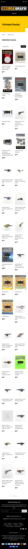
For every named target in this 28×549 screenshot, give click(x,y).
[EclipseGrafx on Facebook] (23, 529)
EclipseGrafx (15, 532)
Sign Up (24, 511)
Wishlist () (14, 13)
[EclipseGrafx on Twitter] (21, 529)
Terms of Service (9, 526)
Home (3, 34)
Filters (23, 46)
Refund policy (18, 526)
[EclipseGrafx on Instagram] (25, 529)
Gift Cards (16, 524)
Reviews (10, 523)
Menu (4, 1)
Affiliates (21, 524)
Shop (5, 523)
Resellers (21, 523)
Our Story (15, 523)
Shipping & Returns (8, 524)
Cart (26, 1)
